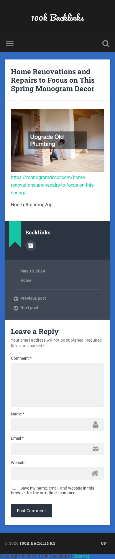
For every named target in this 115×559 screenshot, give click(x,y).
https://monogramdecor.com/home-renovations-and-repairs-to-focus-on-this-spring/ (53, 185)
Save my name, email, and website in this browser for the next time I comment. (52, 490)
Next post (29, 307)
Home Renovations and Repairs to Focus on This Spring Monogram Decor (53, 80)
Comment (21, 358)
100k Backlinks (57, 17)
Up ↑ (105, 543)
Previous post (33, 298)
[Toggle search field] (105, 43)
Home (26, 280)
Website (18, 463)
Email (17, 438)
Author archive (30, 245)
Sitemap (82, 556)
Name (17, 414)
